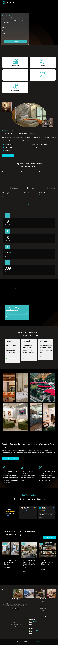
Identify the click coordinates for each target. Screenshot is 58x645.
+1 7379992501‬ (36, 621)
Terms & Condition (15, 626)
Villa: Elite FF (6, 193)
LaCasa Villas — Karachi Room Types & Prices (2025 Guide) (47, 563)
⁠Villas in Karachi (9, 147)
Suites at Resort (9, 144)
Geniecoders (38, 641)
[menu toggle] (54, 2)
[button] (26, 204)
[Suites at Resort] (3, 144)
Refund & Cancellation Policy (15, 624)
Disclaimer (15, 622)
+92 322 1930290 (36, 630)
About (43, 603)
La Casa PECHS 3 (44, 193)
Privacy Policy (15, 620)
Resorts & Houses (42, 608)
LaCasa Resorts (21, 601)
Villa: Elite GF (25, 193)
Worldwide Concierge (15, 90)
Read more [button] (22, 517)
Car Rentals (42, 65)
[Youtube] (18, 609)
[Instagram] (12, 609)
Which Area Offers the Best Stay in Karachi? (10, 562)
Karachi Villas (15, 78)
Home (42, 601)
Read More (6, 567)
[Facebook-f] (15, 609)
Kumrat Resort (15, 65)
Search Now (15, 41)
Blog (43, 612)
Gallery (42, 610)
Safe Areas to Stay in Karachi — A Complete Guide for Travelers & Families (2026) (29, 564)
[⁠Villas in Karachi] (3, 147)
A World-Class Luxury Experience (18, 133)
